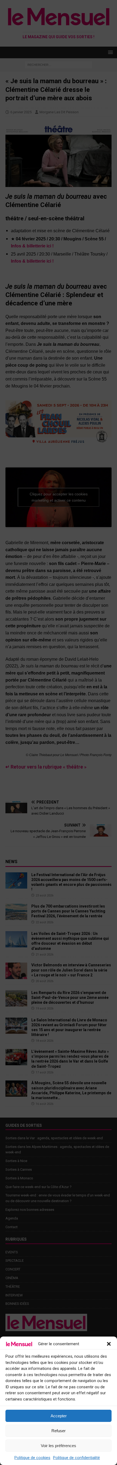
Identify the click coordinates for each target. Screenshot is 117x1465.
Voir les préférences (58, 1445)
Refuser (58, 1430)
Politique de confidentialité (76, 1457)
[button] (109, 1344)
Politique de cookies (32, 1457)
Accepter (59, 1416)
